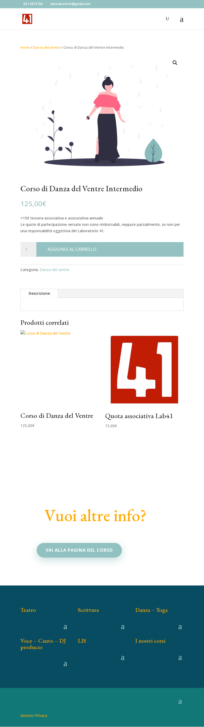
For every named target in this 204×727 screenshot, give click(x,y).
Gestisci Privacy (33, 715)
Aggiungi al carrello (72, 249)
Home (25, 47)
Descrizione (39, 293)
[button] (175, 63)
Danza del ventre (47, 47)
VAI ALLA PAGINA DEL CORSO (79, 550)
